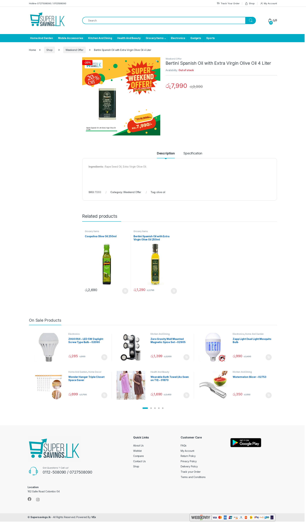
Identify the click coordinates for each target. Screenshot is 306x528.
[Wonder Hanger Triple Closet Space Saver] (50, 385)
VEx (93, 517)
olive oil (160, 192)
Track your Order (191, 471)
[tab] (166, 155)
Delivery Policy (189, 466)
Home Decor (94, 372)
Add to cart (125, 291)
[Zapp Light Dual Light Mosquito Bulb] (214, 347)
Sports (210, 38)
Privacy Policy (189, 461)
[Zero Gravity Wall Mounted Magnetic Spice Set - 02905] (132, 347)
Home (32, 49)
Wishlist (137, 450)
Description (166, 153)
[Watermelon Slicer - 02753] (214, 385)
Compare (138, 455)
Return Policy (188, 455)
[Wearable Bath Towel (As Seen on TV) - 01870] (132, 385)
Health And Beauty (129, 38)
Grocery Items (155, 38)
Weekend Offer (74, 49)
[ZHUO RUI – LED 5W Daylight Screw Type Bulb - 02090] (50, 347)
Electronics (178, 38)
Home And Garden (41, 38)
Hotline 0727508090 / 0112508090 (47, 3)
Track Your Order (230, 3)
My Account (270, 3)
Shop (251, 3)
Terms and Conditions (193, 477)
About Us (138, 445)
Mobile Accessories (70, 38)
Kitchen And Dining (100, 38)
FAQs (183, 445)
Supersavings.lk (40, 517)
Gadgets (195, 38)
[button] (145, 408)
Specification (192, 153)
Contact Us (139, 461)
